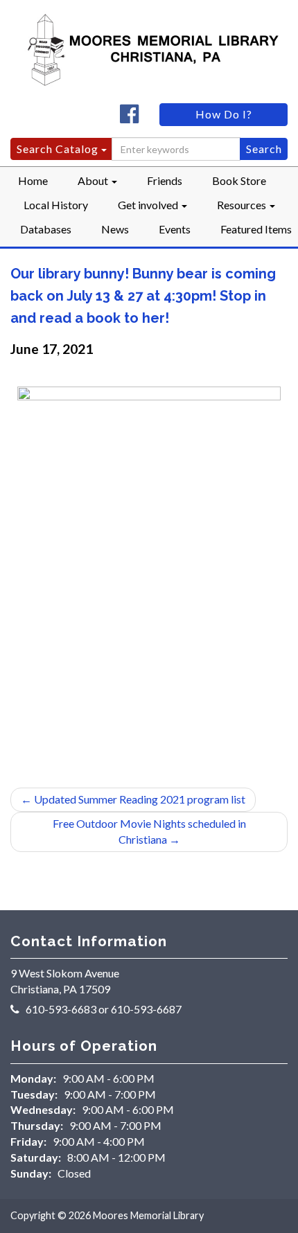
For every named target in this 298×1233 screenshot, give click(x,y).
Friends (164, 180)
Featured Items (256, 229)
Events (175, 229)
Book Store (239, 180)
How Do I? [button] (223, 114)
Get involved (149, 204)
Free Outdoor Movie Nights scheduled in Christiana (149, 831)
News (115, 229)
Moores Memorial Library (148, 1215)
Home (33, 180)
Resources (242, 204)
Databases (45, 229)
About (94, 180)
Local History (56, 204)
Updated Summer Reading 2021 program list (133, 799)
